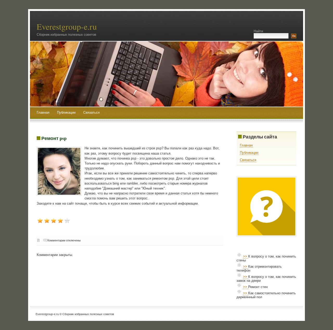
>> (245, 256)
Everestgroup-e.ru (67, 26)
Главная (43, 112)
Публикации (66, 112)
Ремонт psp (54, 138)
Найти (258, 31)
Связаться (91, 112)
